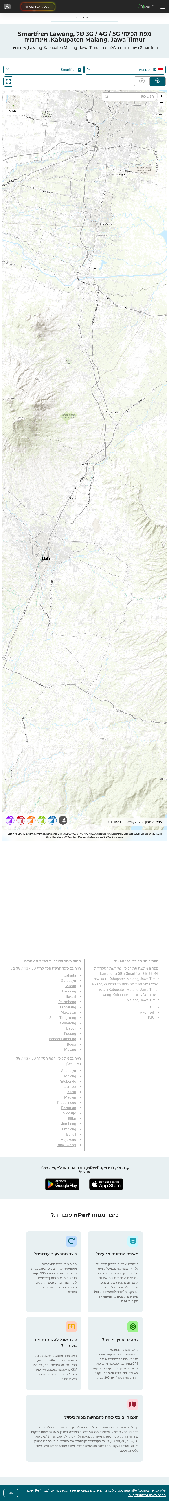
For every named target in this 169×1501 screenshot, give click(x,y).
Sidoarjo (69, 1113)
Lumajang (68, 1129)
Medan (70, 986)
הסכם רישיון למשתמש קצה (147, 1495)
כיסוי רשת (157, 81)
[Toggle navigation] (162, 6)
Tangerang (67, 1007)
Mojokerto (68, 1140)
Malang (70, 1049)
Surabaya (68, 981)
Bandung (69, 991)
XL (152, 1007)
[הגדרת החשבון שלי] (7, 6)
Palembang (67, 1002)
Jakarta (70, 975)
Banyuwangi (66, 1145)
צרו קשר (50, 1374)
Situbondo (68, 1081)
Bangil (71, 1134)
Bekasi (71, 996)
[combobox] (125, 70)
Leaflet (11, 834)
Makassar (68, 1012)
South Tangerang (62, 1018)
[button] (161, 96)
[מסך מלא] (8, 81)
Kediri (71, 1092)
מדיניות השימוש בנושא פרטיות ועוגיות (85, 1490)
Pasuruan (68, 1108)
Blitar (72, 1118)
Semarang (68, 1023)
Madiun (70, 1097)
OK (11, 1493)
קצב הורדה (143, 81)
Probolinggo (66, 1103)
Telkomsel (146, 1012)
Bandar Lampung (62, 1039)
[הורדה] (106, 1184)
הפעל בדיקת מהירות (38, 6)
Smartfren (151, 984)
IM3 (151, 1018)
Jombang (68, 1124)
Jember (70, 1087)
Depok (71, 1028)
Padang (70, 1034)
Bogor (71, 1044)
